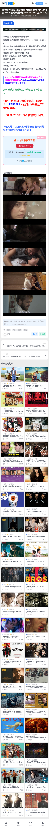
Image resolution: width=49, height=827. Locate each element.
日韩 (5, 434)
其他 (36, 660)
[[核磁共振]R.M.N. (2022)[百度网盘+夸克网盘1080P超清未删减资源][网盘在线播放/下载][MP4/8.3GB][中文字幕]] (12, 700)
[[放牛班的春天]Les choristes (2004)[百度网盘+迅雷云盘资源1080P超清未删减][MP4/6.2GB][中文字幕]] (36, 424)
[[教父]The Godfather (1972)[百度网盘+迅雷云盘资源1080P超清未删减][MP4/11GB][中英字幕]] (12, 675)
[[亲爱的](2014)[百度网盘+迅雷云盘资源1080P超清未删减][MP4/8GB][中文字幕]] (12, 600)
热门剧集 (11, 484)
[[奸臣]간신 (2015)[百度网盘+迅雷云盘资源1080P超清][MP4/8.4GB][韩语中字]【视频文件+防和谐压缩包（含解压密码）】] (36, 449)
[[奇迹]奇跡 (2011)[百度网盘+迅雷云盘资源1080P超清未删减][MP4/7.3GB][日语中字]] (36, 549)
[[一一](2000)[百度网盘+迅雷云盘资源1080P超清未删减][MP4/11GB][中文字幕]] (36, 800)
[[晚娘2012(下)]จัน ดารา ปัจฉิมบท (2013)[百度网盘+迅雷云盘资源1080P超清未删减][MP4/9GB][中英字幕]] (36, 650)
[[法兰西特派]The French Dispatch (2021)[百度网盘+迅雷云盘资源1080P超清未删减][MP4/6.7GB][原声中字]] (12, 750)
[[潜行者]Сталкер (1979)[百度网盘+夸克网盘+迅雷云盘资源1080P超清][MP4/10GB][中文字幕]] (36, 700)
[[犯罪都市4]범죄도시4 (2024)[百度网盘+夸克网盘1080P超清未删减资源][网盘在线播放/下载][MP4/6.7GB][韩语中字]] (12, 549)
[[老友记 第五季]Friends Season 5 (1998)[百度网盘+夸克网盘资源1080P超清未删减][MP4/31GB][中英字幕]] (12, 474)
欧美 (24, 16)
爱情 (25, 330)
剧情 (8, 330)
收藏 (43, 334)
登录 (40, 3)
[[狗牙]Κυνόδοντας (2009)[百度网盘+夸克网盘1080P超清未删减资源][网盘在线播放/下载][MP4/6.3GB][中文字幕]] (36, 625)
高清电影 (29, 16)
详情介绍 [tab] (9, 23)
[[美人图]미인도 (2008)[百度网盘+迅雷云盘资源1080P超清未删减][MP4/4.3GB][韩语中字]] (36, 775)
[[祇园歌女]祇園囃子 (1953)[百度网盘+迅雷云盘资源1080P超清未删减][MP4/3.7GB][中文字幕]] (36, 524)
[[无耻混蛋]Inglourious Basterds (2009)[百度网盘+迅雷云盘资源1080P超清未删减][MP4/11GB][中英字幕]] (12, 650)
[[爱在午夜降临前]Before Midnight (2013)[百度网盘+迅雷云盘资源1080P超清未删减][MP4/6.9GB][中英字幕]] (36, 374)
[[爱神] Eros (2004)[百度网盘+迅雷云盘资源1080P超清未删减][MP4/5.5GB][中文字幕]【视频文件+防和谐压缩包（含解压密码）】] (12, 725)
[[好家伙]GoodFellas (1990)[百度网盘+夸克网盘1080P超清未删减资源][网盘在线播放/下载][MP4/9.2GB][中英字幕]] (36, 499)
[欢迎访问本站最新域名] (24, 30)
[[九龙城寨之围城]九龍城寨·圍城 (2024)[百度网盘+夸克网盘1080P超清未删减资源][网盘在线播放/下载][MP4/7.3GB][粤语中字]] (12, 574)
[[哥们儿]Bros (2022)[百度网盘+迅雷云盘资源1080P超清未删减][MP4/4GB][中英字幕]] (36, 574)
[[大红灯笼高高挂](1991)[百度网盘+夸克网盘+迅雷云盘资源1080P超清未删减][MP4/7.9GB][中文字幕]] (36, 399)
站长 (9, 334)
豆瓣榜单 (11, 384)
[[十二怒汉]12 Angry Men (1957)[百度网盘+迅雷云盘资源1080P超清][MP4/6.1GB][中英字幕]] (12, 399)
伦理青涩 (30, 459)
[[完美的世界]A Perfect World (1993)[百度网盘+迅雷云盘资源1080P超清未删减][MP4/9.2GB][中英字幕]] (12, 374)
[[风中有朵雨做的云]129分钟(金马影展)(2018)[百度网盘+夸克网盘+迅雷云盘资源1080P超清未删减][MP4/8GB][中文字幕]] (36, 675)
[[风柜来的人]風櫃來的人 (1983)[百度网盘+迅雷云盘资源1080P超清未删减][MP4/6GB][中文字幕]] (12, 775)
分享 (35, 334)
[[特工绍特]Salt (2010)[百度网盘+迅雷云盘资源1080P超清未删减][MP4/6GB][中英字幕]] (36, 474)
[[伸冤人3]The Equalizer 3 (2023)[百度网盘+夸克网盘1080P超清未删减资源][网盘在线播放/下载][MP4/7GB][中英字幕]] (12, 524)
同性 (14, 330)
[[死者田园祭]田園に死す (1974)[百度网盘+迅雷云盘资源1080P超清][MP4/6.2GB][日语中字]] (12, 424)
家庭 (19, 330)
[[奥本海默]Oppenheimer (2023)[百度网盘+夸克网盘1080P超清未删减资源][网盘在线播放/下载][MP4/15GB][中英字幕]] (36, 725)
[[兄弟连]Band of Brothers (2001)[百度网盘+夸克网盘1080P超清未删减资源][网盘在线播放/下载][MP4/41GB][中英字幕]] (36, 600)
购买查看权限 (25, 146)
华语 (28, 409)
